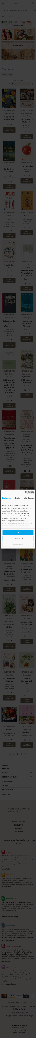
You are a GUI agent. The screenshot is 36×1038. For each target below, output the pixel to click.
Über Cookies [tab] (29, 498)
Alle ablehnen (18, 544)
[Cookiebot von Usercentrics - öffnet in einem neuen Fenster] (25, 492)
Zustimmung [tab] (6, 498)
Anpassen (16, 538)
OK (18, 532)
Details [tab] (17, 498)
